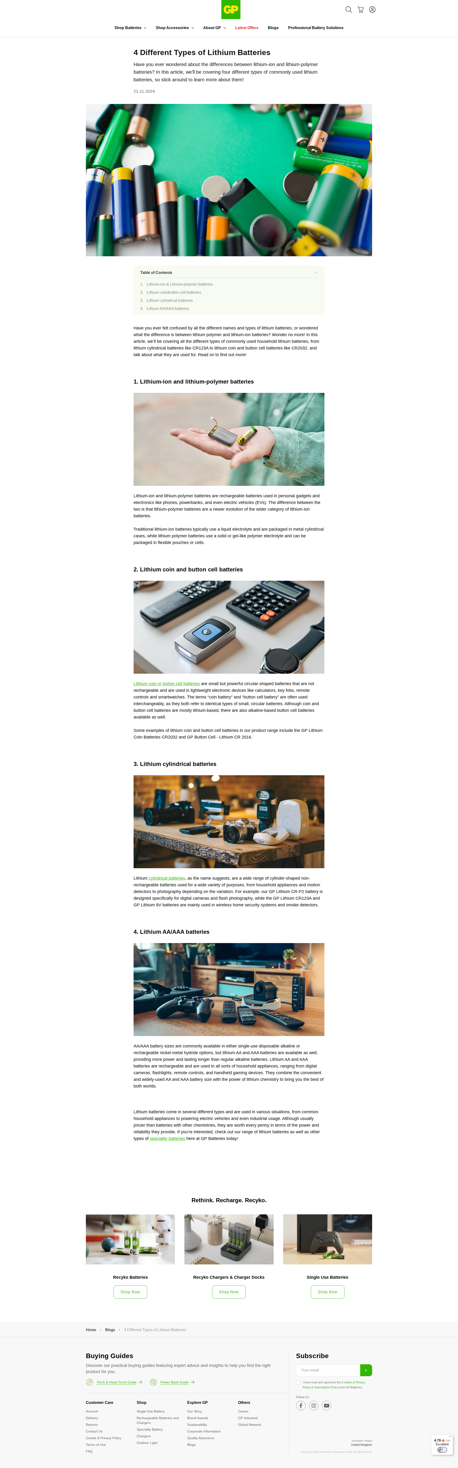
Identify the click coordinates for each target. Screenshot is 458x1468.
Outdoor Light (147, 1443)
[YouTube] (326, 1405)
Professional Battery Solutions (316, 28)
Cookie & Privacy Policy (103, 1438)
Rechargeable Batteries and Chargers (158, 1420)
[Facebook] (301, 1405)
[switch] (442, 1450)
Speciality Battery (150, 1429)
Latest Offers (246, 28)
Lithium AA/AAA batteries (168, 309)
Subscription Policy (326, 1387)
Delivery (92, 1418)
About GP (212, 28)
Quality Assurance (200, 1438)
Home (91, 1330)
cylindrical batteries (167, 878)
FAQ (89, 1451)
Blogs (273, 28)
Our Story (194, 1411)
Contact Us (94, 1431)
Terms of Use (96, 1445)
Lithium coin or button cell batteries (167, 683)
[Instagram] (313, 1405)
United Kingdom (361, 1445)
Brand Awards (197, 1418)
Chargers (144, 1436)
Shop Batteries (127, 28)
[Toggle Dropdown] (145, 28)
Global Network (249, 1425)
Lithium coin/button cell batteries (174, 292)
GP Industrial (248, 1418)
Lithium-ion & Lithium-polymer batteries (180, 284)
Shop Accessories (172, 28)
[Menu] (450, 1437)
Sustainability (197, 1425)
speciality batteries (167, 1138)
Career (243, 1411)
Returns (92, 1425)
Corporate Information (204, 1431)
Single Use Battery (151, 1411)
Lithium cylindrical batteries (170, 300)
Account (92, 1411)
